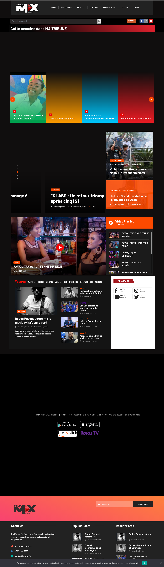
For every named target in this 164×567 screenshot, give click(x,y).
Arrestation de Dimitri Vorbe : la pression (91, 336)
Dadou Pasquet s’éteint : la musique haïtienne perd (33, 320)
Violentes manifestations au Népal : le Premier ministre (129, 171)
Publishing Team (25, 207)
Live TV (125, 7)
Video (79, 7)
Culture (94, 7)
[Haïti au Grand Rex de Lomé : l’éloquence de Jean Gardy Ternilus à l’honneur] (69, 322)
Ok (145, 563)
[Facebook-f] (142, 21)
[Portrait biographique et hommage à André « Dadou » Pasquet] (69, 292)
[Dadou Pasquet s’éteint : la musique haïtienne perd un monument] (36, 301)
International (109, 7)
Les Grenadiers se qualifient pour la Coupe (89, 308)
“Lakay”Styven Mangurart (62, 118)
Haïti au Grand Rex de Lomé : (90, 322)
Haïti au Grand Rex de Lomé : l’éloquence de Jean (129, 197)
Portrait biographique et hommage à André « (91, 292)
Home (53, 7)
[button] (131, 21)
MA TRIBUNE (66, 7)
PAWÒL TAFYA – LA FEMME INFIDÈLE (37, 266)
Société (83, 333)
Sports (83, 303)
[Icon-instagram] (146, 21)
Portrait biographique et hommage (140, 546)
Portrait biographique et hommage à (93, 548)
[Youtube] (151, 21)
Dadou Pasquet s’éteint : (140, 535)
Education (115, 191)
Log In (136, 7)
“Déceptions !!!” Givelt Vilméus (135, 118)
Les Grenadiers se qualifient (138, 557)
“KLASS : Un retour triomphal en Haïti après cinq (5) (55, 198)
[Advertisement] (82, 51)
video (17, 262)
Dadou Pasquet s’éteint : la (92, 535)
